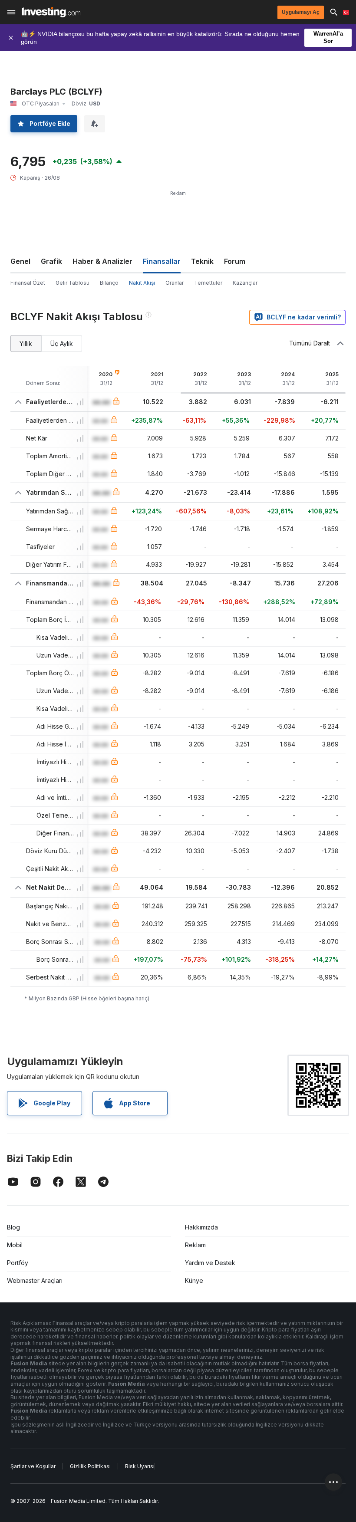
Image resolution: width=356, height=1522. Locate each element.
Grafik (51, 261)
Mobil (15, 1245)
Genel (20, 261)
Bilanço (109, 282)
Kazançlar (245, 282)
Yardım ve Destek (210, 1262)
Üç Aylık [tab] (61, 343)
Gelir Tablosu (72, 282)
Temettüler (208, 282)
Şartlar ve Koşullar (33, 1466)
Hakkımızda (201, 1227)
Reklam (195, 1245)
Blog (13, 1227)
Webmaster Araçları (35, 1280)
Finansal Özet (27, 282)
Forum (234, 261)
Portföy (17, 1262)
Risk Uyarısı (140, 1466)
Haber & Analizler (102, 261)
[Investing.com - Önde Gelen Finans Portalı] (51, 12)
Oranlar (174, 282)
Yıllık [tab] (26, 343)
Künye (194, 1280)
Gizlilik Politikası (90, 1466)
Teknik (202, 261)
